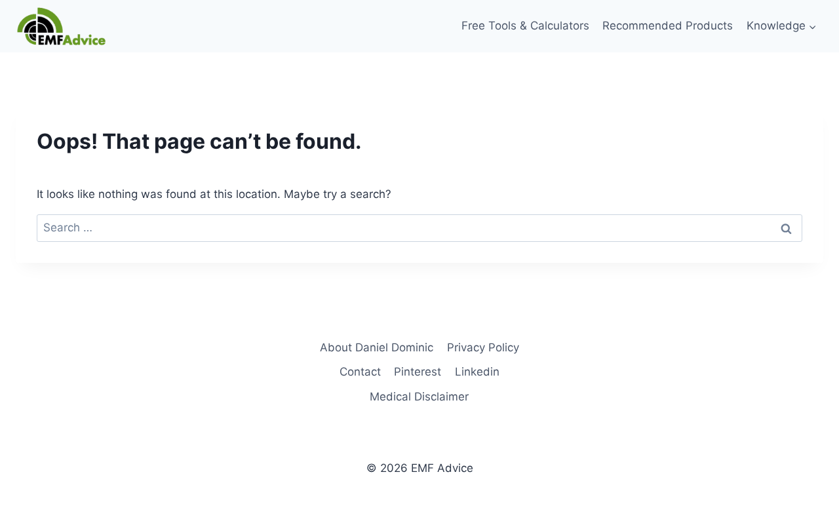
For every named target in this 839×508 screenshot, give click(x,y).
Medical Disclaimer (419, 396)
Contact (360, 371)
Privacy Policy (483, 347)
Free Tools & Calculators (525, 25)
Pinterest (417, 371)
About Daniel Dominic (376, 347)
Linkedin (477, 371)
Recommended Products (667, 25)
